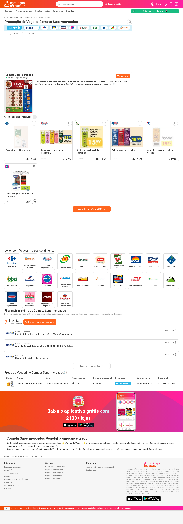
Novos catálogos (24, 11)
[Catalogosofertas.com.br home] (14, 4)
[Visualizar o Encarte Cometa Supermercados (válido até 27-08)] (18, 96)
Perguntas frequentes (12, 467)
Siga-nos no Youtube (53, 476)
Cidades (70, 11)
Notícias (7, 488)
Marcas (7, 476)
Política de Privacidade (106, 508)
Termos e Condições (88, 508)
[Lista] (176, 4)
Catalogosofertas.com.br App (16, 479)
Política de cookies (123, 508)
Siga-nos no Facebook (54, 470)
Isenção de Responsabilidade (67, 508)
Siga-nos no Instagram (54, 473)
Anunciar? (8, 470)
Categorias (58, 11)
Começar (9, 11)
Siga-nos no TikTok (53, 479)
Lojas (47, 11)
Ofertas (38, 11)
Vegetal (27, 18)
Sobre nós (8, 482)
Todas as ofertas (15, 18)
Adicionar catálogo (11, 485)
